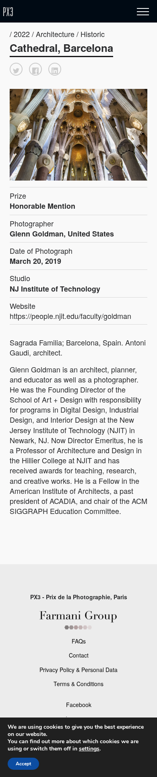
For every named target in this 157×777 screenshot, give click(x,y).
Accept (23, 764)
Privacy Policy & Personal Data (78, 670)
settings (89, 748)
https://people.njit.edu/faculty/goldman (70, 315)
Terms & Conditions (78, 684)
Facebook (78, 705)
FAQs (79, 641)
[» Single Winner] (55, 11)
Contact (79, 655)
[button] (16, 69)
